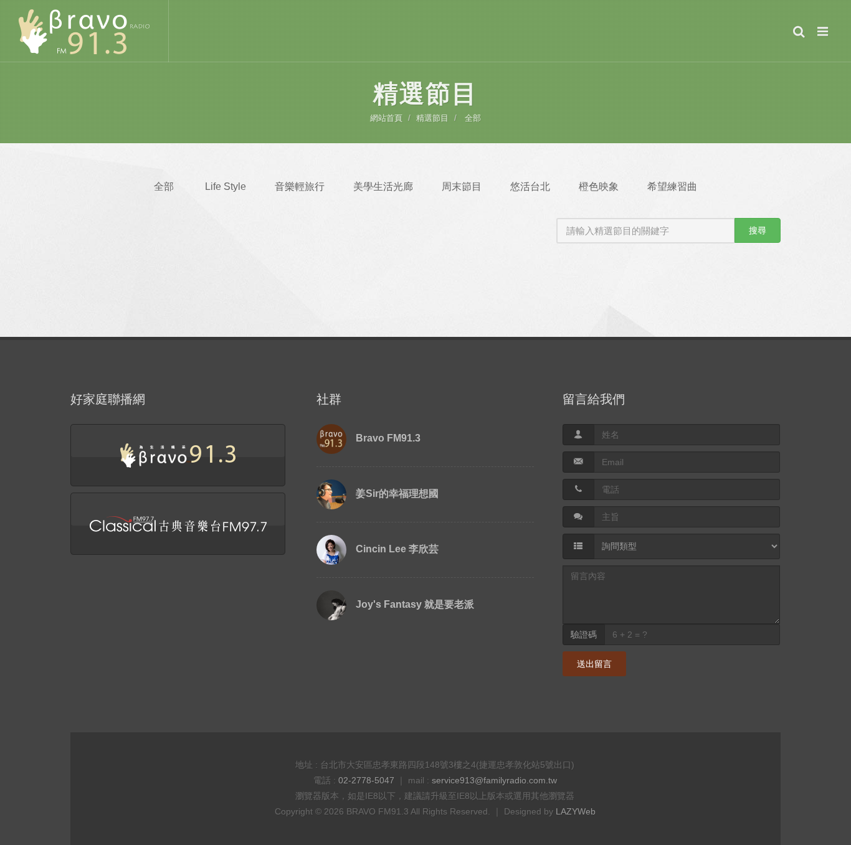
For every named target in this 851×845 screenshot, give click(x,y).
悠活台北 (530, 186)
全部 (473, 118)
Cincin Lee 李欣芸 (397, 549)
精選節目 (432, 118)
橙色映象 (599, 186)
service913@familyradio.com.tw (494, 780)
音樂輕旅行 (300, 186)
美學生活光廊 (383, 186)
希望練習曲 (672, 186)
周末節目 (462, 186)
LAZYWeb (576, 811)
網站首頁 (386, 118)
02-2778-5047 (366, 780)
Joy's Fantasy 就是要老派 (415, 604)
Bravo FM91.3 (388, 438)
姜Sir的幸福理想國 (397, 493)
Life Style (225, 186)
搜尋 (757, 230)
